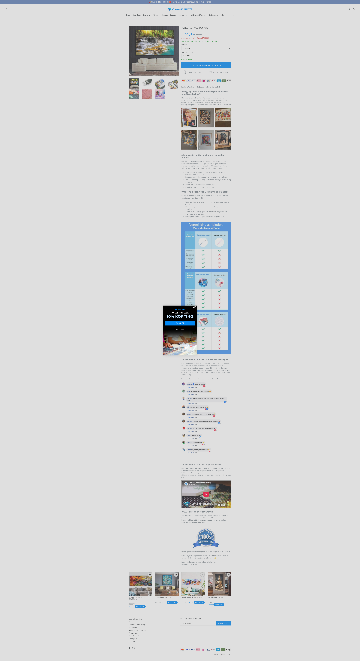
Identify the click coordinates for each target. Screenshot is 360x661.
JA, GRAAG (180, 323)
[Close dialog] (195, 307)
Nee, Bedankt (180, 329)
